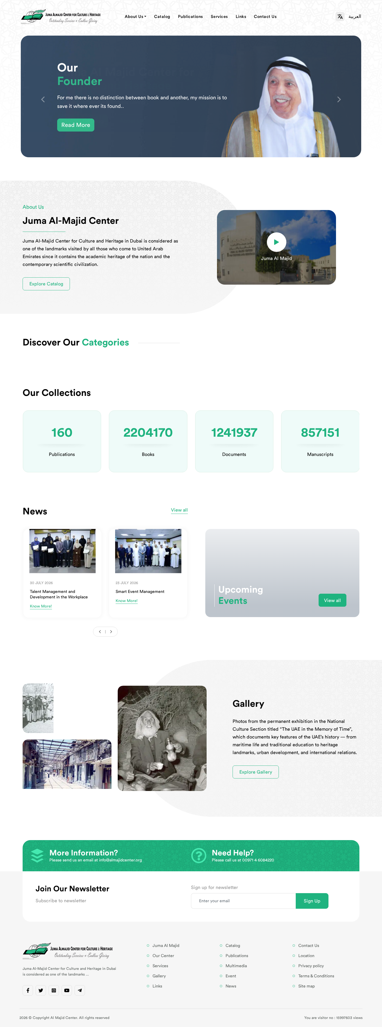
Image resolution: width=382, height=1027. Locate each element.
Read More (75, 125)
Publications (190, 17)
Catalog (162, 17)
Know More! (41, 606)
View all (332, 600)
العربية (354, 16)
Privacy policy (311, 966)
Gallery (159, 976)
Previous (43, 99)
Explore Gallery (255, 772)
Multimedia (236, 966)
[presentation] (100, 631)
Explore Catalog (46, 284)
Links (241, 17)
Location (306, 956)
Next (339, 99)
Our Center (163, 956)
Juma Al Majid (166, 946)
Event (231, 976)
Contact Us (265, 17)
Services (219, 17)
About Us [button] (134, 17)
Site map (306, 986)
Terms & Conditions (316, 976)
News (231, 986)
